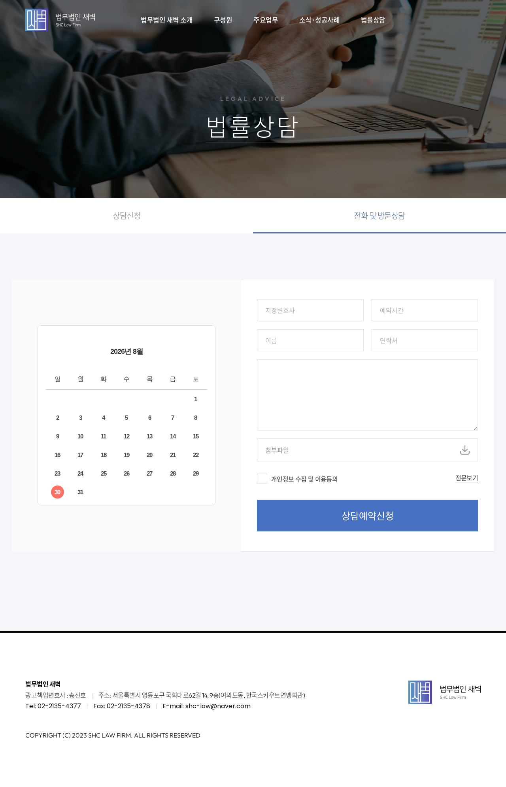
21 (173, 454)
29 (195, 473)
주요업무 (265, 20)
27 (149, 473)
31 (80, 492)
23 (57, 473)
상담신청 (126, 215)
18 (103, 454)
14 (173, 436)
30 (57, 492)
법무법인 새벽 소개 (167, 20)
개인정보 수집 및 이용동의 (304, 479)
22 (195, 454)
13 (149, 436)
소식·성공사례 (319, 20)
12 (126, 436)
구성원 (223, 20)
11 (103, 436)
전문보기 (466, 478)
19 (126, 454)
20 (149, 454)
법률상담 (373, 20)
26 (126, 473)
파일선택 (465, 450)
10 (80, 436)
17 (80, 454)
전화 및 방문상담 (379, 215)
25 (103, 473)
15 (195, 436)
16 (57, 454)
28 (173, 473)
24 (80, 473)
